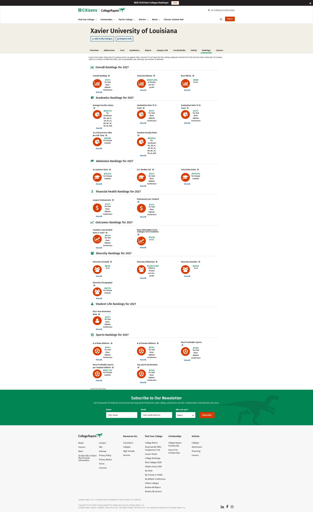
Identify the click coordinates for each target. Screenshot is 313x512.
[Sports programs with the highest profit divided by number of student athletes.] (112, 367)
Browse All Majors (153, 487)
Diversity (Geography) (102, 282)
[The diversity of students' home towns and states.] (94, 285)
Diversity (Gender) (189, 262)
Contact (102, 443)
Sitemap (102, 451)
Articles (142, 19)
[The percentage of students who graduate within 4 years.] (143, 108)
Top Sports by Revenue (147, 365)
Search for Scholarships (174, 451)
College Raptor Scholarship (175, 444)
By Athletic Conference (155, 479)
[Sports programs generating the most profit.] (182, 345)
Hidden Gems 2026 (153, 466)
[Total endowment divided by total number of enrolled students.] (138, 202)
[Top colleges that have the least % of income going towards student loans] (138, 234)
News (80, 451)
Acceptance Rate (100, 169)
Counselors (128, 443)
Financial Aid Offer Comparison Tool (153, 448)
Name (109, 409)
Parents (126, 455)
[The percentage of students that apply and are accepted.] (110, 169)
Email (143, 409)
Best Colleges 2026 (153, 462)
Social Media (179, 50)
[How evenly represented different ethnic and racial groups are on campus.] (156, 262)
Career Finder (151, 454)
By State (148, 471)
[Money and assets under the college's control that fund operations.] (113, 200)
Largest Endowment (102, 200)
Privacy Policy (105, 455)
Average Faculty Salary (103, 105)
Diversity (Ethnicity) (146, 262)
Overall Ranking (100, 76)
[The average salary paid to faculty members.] (94, 108)
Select (180, 415)
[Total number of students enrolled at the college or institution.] (154, 76)
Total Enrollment (145, 76)
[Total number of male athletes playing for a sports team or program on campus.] (111, 343)
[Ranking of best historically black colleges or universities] (193, 76)
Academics (135, 50)
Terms (102, 464)
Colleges (127, 447)
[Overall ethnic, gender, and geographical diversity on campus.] (111, 262)
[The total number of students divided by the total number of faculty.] (138, 135)
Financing (196, 451)
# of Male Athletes (101, 343)
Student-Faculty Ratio (147, 132)
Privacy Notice (105, 459)
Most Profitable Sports (191, 342)
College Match (151, 443)
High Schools (129, 451)
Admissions (109, 50)
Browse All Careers (153, 491)
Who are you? (182, 409)
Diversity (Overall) (101, 262)
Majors (148, 50)
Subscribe (207, 415)
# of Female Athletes (146, 343)
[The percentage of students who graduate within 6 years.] (187, 108)
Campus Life (162, 50)
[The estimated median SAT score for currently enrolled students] (153, 169)
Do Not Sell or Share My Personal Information (87, 458)
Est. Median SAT (144, 169)
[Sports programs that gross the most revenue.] (138, 367)
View (175, 3)
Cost (122, 50)
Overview (94, 50)
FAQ (100, 447)
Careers (219, 50)
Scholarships (106, 19)
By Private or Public (154, 475)
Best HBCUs (186, 76)
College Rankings (152, 458)
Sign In (230, 19)
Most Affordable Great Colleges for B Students (148, 231)
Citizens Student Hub (174, 19)
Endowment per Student (148, 199)
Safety (194, 50)
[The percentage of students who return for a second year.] (99, 314)
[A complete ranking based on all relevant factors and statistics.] (109, 76)
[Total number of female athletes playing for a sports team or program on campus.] (157, 343)
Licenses (103, 468)
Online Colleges (152, 483)
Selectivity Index (188, 169)
